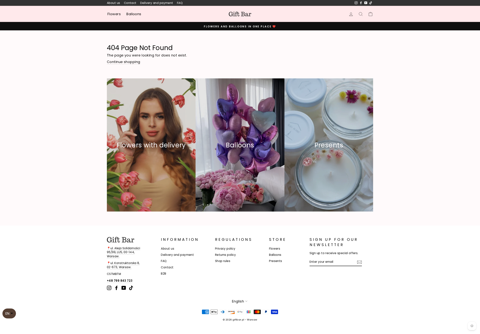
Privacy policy (225, 249)
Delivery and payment (156, 3)
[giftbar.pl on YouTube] (124, 288)
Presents (275, 261)
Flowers (114, 14)
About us (113, 3)
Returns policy (225, 255)
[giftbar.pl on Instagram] (109, 288)
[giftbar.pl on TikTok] (131, 288)
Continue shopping (123, 61)
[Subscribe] (359, 262)
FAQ (180, 3)
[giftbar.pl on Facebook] (116, 288)
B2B (163, 273)
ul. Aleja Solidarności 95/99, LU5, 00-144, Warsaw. (123, 252)
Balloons (133, 14)
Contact (130, 3)
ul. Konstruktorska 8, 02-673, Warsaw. (123, 265)
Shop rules (222, 261)
